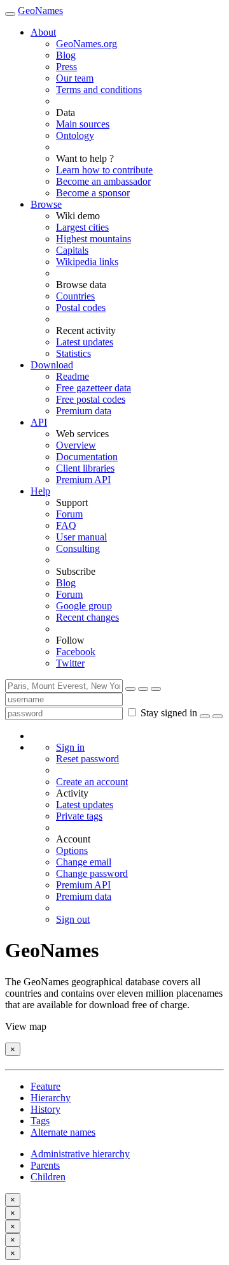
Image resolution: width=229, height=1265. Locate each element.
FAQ (66, 525)
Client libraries (85, 468)
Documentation (87, 456)
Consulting (78, 548)
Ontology (75, 135)
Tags (40, 1120)
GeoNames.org (86, 43)
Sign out (73, 919)
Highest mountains (93, 238)
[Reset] (143, 689)
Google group (84, 605)
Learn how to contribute (104, 169)
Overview (76, 445)
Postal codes (81, 307)
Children (48, 1176)
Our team (75, 78)
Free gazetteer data (93, 387)
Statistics (73, 353)
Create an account (92, 781)
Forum (69, 514)
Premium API (83, 479)
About (43, 32)
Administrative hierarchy (80, 1153)
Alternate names (63, 1132)
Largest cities (82, 227)
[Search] (130, 689)
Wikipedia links (87, 261)
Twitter (70, 663)
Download (52, 364)
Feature (45, 1086)
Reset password (87, 758)
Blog (66, 55)
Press (66, 66)
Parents (45, 1165)
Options (72, 850)
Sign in (70, 747)
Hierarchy (51, 1097)
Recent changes (87, 617)
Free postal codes (90, 399)
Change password (92, 873)
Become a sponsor (93, 192)
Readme (72, 376)
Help (40, 491)
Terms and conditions (99, 89)
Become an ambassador (103, 181)
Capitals (72, 250)
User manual (81, 536)
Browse (46, 204)
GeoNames (40, 10)
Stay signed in (169, 712)
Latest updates (84, 341)
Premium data (83, 410)
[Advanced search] (156, 689)
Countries (75, 296)
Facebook (75, 651)
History (45, 1109)
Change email (83, 862)
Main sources (82, 124)
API (39, 422)
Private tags (79, 816)
